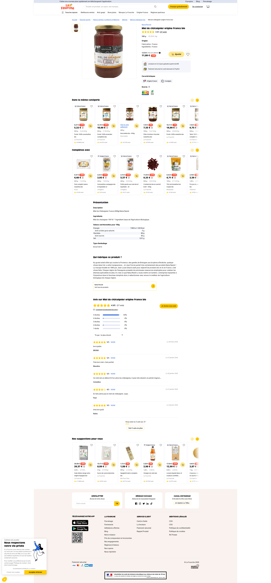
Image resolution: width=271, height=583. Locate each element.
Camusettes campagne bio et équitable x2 (106, 186)
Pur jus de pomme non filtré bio (199, 186)
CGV (171, 521)
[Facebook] (136, 503)
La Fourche (109, 517)
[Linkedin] (147, 503)
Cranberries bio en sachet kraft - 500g (152, 186)
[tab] (76, 28)
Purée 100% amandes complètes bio (104, 136)
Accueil (74, 20)
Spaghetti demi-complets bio (128, 474)
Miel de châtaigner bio (137, 20)
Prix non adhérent (153, 53)
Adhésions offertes (111, 528)
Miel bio (124, 20)
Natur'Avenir (146, 25)
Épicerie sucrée (85, 20)
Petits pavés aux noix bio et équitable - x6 (129, 186)
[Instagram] (140, 503)
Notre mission (109, 535)
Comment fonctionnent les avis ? (107, 309)
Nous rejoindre (110, 552)
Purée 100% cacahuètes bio (82, 136)
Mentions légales (178, 517)
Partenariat (108, 525)
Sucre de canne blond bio (105, 473)
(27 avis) (163, 32)
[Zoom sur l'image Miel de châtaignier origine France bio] (109, 51)
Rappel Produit (143, 531)
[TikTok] (151, 503)
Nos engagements (111, 541)
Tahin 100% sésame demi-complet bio (198, 136)
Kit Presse (173, 535)
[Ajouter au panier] (90, 126)
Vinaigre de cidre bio (150, 473)
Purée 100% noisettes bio (175, 134)
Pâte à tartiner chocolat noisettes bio (151, 136)
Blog (198, 1)
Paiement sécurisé (144, 528)
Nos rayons (108, 548)
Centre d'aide (142, 521)
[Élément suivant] (197, 100)
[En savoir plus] (149, 87)
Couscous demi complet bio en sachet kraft (199, 474)
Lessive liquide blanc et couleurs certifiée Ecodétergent (174, 474)
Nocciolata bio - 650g (127, 133)
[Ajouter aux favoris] (91, 106)
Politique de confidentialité (179, 528)
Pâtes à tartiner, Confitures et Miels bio (106, 20)
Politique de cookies (177, 531)
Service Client (144, 517)
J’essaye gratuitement (178, 7)
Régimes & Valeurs (111, 545)
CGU (171, 525)
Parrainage (207, 1)
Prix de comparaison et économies (118, 538)
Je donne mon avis (168, 306)
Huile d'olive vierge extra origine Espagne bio (82, 474)
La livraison (141, 525)
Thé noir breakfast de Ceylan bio (174, 186)
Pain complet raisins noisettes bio (81, 186)
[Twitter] (144, 503)
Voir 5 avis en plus (135, 428)
